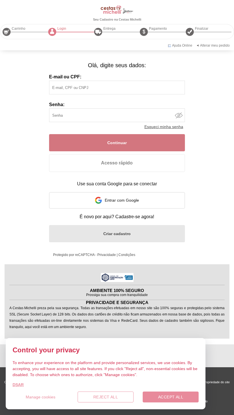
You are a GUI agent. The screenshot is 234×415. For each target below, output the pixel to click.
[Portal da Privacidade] (117, 280)
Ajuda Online (182, 45)
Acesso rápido (117, 162)
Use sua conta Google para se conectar (117, 183)
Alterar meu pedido (215, 45)
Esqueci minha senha (163, 126)
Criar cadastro (117, 233)
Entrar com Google (122, 200)
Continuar (117, 142)
